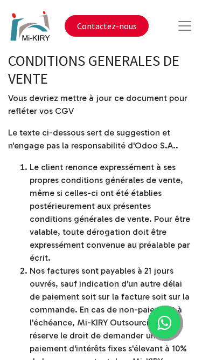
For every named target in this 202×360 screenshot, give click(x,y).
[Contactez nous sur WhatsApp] (164, 322)
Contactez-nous (107, 26)
